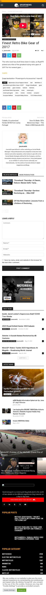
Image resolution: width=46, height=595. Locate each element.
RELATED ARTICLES (10, 175)
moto (22, 90)
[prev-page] (3, 211)
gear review (6, 88)
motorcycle (30, 90)
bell (31, 82)
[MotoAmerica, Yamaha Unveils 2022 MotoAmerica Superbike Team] (7, 540)
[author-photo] (23, 143)
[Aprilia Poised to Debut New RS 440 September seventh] (23, 383)
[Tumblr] (15, 504)
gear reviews (16, 88)
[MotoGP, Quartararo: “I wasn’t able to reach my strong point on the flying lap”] (7, 520)
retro (16, 93)
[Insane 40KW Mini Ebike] (6, 422)
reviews (29, 93)
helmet (25, 88)
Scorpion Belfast (8, 95)
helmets (31, 88)
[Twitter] (9, 55)
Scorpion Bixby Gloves (21, 95)
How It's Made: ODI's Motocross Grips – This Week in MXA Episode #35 (34, 123)
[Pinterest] (14, 55)
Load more (22, 358)
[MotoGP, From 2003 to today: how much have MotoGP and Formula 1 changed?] (7, 530)
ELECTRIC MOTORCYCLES (9, 341)
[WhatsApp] (19, 55)
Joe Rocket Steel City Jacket (11, 90)
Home (4, 11)
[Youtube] (25, 504)
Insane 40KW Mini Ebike (21, 421)
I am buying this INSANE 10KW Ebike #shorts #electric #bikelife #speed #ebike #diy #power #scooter (28, 412)
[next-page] (7, 211)
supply (4, 73)
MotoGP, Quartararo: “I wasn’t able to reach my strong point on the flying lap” (29, 518)
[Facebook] (4, 55)
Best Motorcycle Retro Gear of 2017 (13, 85)
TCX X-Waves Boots (36, 95)
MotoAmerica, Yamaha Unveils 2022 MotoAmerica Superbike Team (29, 538)
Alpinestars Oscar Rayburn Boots (18, 82)
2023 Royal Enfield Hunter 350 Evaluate (18, 326)
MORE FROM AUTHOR (26, 175)
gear (40, 85)
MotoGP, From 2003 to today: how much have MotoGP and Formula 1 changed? (28, 529)
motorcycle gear (8, 93)
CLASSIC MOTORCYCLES (15, 11)
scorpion (36, 93)
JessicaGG (7, 50)
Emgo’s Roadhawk (31, 85)
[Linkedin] (9, 504)
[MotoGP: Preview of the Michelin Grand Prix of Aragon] (23, 443)
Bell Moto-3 (38, 82)
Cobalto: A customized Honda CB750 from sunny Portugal (11, 123)
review (23, 93)
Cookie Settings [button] (9, 590)
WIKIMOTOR (6, 329)
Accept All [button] (21, 590)
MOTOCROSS (6, 319)
